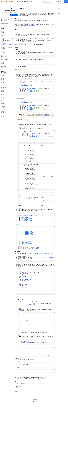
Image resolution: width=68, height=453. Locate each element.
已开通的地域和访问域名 (44, 20)
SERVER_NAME (25, 85)
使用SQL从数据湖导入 (45, 377)
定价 (20, 1)
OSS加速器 (39, 36)
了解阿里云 (30, 1)
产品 (12, 1)
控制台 (60, 1)
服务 (27, 1)
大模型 (9, 1)
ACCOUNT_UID (29, 215)
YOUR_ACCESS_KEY (28, 217)
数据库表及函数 (46, 253)
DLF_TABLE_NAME (27, 280)
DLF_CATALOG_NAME (29, 109)
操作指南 (24, 6)
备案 (58, 1)
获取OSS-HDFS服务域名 (31, 198)
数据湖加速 (30, 6)
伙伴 (25, 1)
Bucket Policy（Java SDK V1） (30, 25)
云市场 (22, 1)
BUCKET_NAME (29, 136)
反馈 (36, 401)
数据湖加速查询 (17, 393)
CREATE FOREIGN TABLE (34, 257)
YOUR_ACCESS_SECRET (28, 218)
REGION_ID (26, 89)
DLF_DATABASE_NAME (28, 279)
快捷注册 (6, 15)
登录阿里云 (14, 15)
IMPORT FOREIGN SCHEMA (47, 257)
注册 (62, 1)
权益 (17, 1)
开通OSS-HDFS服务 (44, 26)
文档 (56, 1)
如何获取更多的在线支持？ (43, 57)
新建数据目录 (47, 21)
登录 (66, 1)
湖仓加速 (27, 6)
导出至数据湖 (42, 378)
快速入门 (30, 20)
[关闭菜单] (1, 1)
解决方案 (15, 1)
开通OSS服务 (31, 23)
